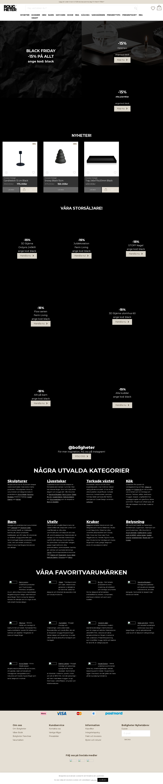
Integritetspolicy (92, 732)
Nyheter (24, 15)
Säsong (85, 15)
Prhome (62, 557)
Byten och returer (93, 740)
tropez (128, 540)
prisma (128, 537)
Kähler (18, 499)
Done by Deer (26, 528)
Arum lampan (131, 532)
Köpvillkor (89, 729)
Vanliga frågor (55, 732)
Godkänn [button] (103, 780)
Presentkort (129, 15)
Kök (129, 481)
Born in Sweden (53, 502)
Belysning (135, 522)
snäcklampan (137, 537)
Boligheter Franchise (22, 736)
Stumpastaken (55, 499)
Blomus (22, 623)
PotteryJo (138, 489)
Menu (70, 557)
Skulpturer (17, 481)
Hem (44, 15)
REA (141, 15)
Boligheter (9, 7)
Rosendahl (62, 555)
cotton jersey (141, 535)
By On (49, 497)
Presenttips (113, 15)
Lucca (149, 532)
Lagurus (89, 502)
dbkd (73, 555)
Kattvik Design (68, 497)
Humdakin (63, 623)
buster (149, 535)
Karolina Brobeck (55, 494)
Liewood (14, 528)
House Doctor (103, 663)
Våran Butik (18, 732)
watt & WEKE (131, 535)
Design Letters (63, 663)
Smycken (60, 15)
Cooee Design (10, 178)
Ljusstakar (56, 481)
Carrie (49, 552)
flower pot (146, 537)
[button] (122, 60)
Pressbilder (54, 736)
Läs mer (11, 190)
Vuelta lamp (141, 532)
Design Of (54, 555)
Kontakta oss (55, 729)
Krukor (92, 522)
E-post (124, 729)
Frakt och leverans (93, 736)
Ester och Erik (143, 623)
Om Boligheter (19, 729)
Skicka (127, 739)
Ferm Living (66, 494)
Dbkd (74, 494)
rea (77, 15)
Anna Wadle (22, 494)
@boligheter (81, 447)
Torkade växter (100, 481)
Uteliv (52, 522)
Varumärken (98, 15)
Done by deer (103, 623)
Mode (70, 15)
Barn (51, 15)
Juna (69, 555)
